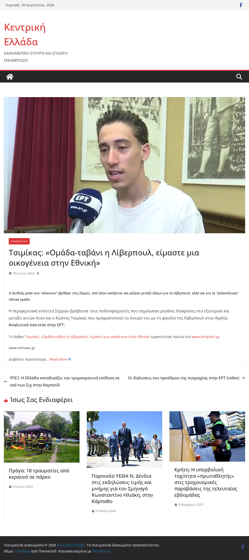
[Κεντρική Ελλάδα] (10, 77)
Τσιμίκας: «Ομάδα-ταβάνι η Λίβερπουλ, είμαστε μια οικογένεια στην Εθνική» (87, 336)
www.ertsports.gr (206, 336)
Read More (58, 359)
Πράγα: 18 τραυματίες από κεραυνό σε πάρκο (39, 473)
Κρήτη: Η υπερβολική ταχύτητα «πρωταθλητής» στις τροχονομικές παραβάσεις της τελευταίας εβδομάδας (205, 482)
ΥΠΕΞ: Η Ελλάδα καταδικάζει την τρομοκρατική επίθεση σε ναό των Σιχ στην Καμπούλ (65, 381)
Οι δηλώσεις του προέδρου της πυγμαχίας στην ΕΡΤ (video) (183, 378)
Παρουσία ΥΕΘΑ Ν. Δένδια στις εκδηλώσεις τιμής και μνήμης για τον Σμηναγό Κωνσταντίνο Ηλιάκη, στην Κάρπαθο (122, 488)
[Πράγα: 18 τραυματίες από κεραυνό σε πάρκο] (42, 414)
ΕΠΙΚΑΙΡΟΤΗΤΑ (19, 241)
